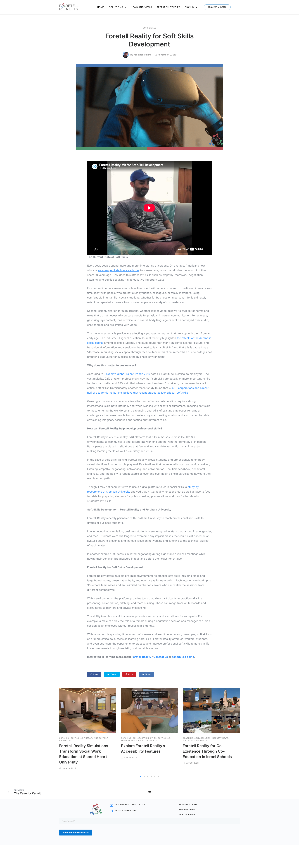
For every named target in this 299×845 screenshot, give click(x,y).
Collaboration (141, 738)
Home (100, 7)
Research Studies (168, 7)
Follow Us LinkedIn (125, 810)
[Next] (248, 730)
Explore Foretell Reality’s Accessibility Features (143, 749)
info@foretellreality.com (130, 804)
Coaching (64, 738)
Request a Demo (217, 7)
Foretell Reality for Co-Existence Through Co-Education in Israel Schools (207, 751)
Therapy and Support (96, 738)
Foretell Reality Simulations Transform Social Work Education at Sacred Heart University (83, 754)
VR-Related (65, 740)
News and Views (141, 7)
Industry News (220, 738)
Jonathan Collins (142, 54)
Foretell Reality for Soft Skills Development (149, 40)
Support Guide (187, 810)
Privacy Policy (187, 815)
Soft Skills (149, 28)
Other (153, 738)
